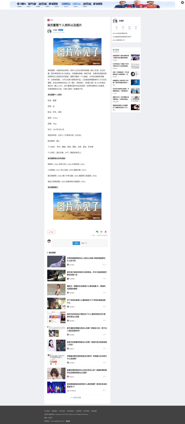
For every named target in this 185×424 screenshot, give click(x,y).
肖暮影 (55, 30)
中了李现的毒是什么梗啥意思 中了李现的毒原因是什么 (86, 301)
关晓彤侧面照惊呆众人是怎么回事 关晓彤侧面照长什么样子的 (86, 259)
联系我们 (54, 411)
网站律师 (94, 411)
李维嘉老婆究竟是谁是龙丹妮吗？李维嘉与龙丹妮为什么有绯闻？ (87, 357)
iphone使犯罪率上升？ (119, 40)
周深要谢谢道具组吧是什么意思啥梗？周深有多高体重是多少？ (87, 385)
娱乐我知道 (72, 390)
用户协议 (62, 411)
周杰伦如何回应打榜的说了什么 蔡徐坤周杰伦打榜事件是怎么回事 (86, 315)
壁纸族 (68, 421)
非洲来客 (71, 279)
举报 (94, 235)
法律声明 (79, 411)
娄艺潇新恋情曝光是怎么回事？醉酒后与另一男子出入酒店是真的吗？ (87, 329)
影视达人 (71, 349)
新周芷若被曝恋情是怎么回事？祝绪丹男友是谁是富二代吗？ (87, 343)
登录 (76, 243)
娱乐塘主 (71, 265)
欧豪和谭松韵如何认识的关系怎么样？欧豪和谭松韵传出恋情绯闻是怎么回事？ (87, 371)
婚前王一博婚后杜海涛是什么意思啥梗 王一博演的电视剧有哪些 (86, 287)
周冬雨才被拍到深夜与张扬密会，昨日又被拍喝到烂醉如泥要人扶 (87, 273)
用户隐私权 (70, 411)
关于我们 (47, 411)
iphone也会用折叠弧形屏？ (120, 33)
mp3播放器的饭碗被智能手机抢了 (122, 36)
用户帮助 (86, 411)
